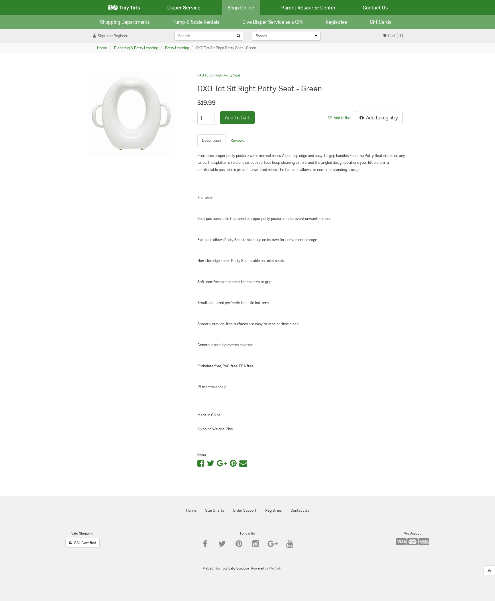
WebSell (275, 568)
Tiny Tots (123, 7)
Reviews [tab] (237, 140)
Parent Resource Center (308, 7)
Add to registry (381, 118)
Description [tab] (211, 140)
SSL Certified (84, 542)
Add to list (341, 117)
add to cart (237, 118)
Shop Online (241, 7)
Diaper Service (184, 7)
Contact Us (375, 7)
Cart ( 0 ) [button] (394, 35)
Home (102, 47)
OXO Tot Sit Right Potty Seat (218, 75)
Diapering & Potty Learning (136, 47)
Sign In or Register (111, 35)
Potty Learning (177, 47)
